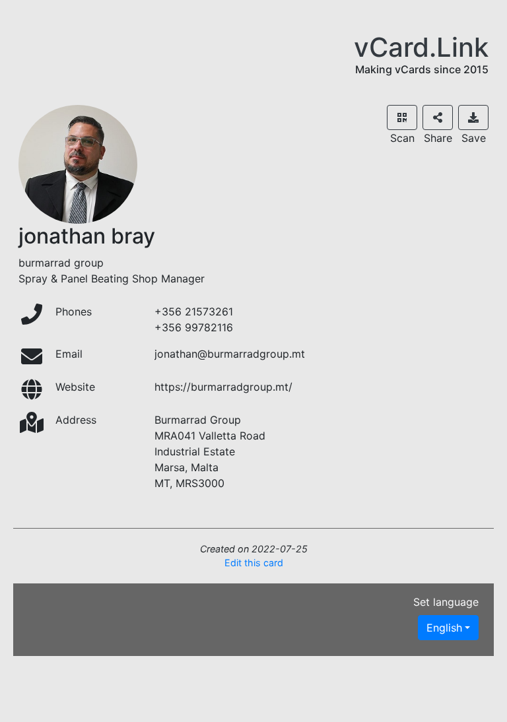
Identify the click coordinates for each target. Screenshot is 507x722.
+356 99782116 (193, 327)
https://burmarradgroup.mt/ (223, 386)
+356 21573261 (193, 311)
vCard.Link (421, 47)
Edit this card (253, 562)
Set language (446, 601)
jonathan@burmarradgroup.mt (229, 353)
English (444, 627)
